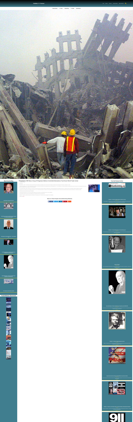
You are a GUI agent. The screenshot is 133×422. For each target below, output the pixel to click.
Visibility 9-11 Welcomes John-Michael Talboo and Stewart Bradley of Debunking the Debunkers (117, 406)
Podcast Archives (54, 8)
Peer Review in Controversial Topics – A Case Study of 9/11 (8, 237)
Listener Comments (115, 3)
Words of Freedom (117, 264)
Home (103, 3)
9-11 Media (72, 8)
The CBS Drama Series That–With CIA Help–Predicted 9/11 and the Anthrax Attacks (8, 216)
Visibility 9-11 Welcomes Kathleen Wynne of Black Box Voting (117, 199)
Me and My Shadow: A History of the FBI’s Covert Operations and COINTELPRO (8, 276)
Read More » (117, 203)
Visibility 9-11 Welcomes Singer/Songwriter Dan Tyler (117, 341)
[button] (126, 3)
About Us (106, 3)
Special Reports (78, 8)
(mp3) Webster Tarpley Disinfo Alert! (9, 200)
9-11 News (61, 8)
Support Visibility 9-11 (121, 3)
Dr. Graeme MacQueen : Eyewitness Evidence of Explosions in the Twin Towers (8, 252)
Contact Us (110, 3)
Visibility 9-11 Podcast (38, 3)
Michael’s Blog (67, 8)
